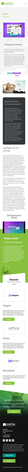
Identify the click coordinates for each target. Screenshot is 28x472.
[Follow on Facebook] (4, 440)
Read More (8, 319)
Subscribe (9, 461)
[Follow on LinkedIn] (13, 440)
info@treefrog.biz (6, 436)
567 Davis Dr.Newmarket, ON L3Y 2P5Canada (8, 431)
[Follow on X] (7, 440)
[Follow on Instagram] (10, 440)
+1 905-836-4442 (6, 435)
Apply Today (9, 455)
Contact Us (14, 411)
